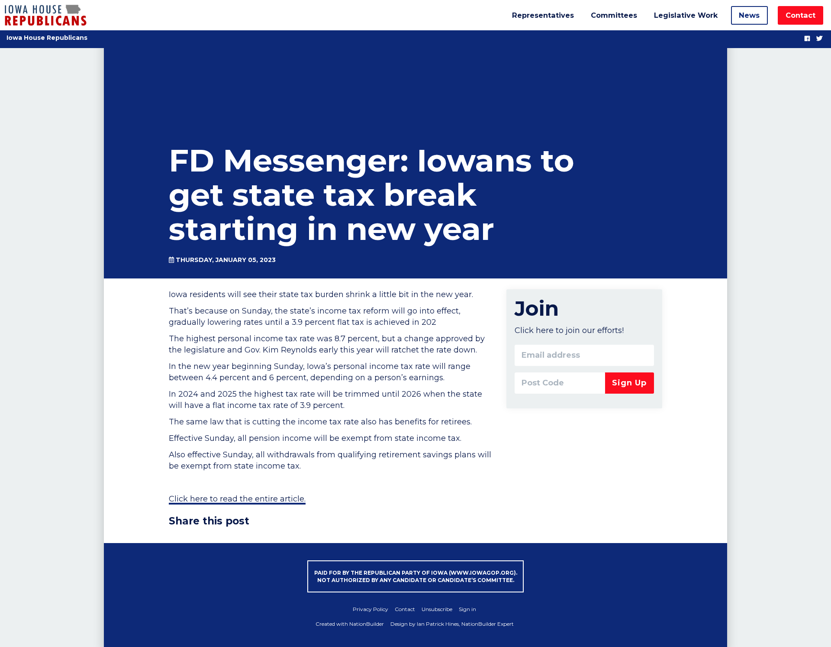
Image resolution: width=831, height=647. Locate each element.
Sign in (467, 609)
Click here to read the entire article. (237, 499)
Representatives (543, 15)
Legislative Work (686, 15)
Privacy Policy (370, 609)
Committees (614, 15)
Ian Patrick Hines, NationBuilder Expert (465, 624)
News (749, 15)
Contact (800, 15)
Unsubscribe (437, 609)
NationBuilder (366, 624)
